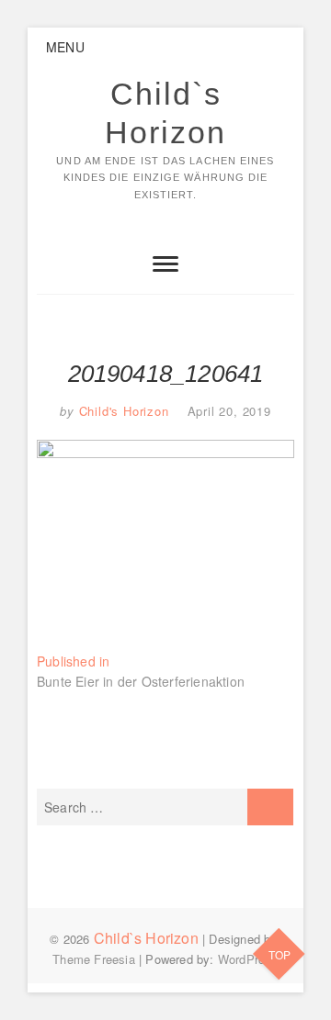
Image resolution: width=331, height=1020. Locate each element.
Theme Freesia (93, 959)
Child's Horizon (121, 411)
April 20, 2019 (229, 411)
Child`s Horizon (165, 113)
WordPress (248, 959)
